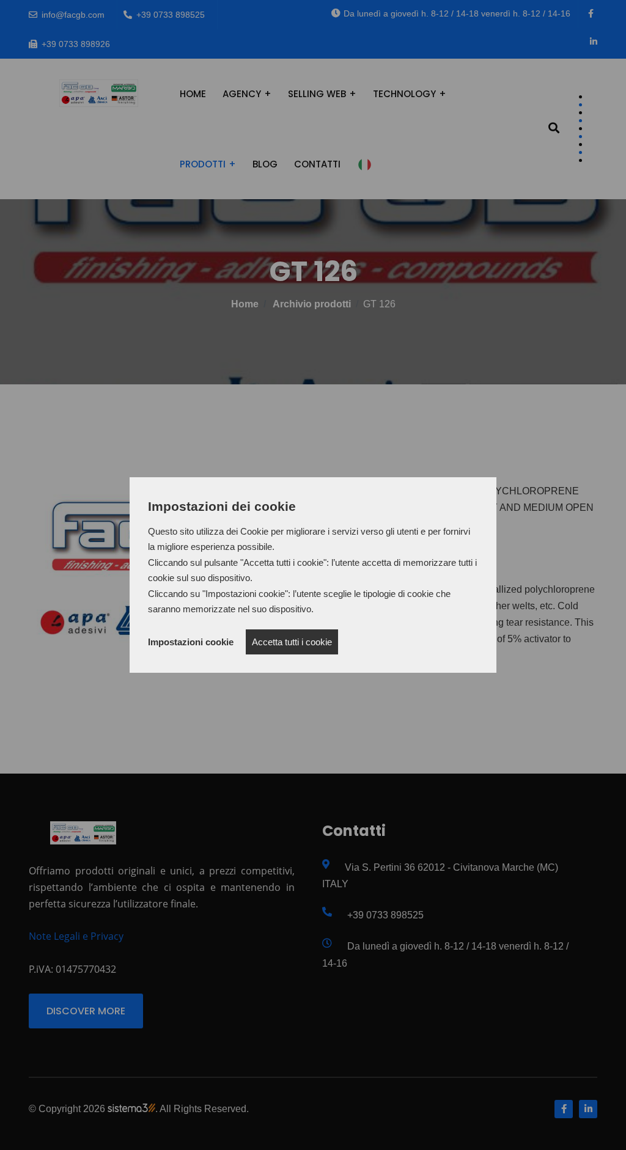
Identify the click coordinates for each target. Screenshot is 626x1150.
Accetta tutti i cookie (292, 642)
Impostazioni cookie (191, 642)
